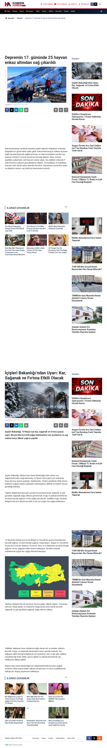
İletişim (50, 738)
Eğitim (51, 11)
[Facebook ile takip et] (92, 4)
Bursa (22, 11)
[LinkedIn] (16, 110)
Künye (44, 738)
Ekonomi (58, 11)
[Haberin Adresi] (15, 4)
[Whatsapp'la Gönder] (21, 110)
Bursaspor (29, 11)
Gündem (20, 18)
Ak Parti (7, 11)
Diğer (38, 11)
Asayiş (14, 11)
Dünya (44, 11)
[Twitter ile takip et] (95, 4)
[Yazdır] (26, 110)
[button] (56, 110)
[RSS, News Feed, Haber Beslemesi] (99, 738)
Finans (66, 11)
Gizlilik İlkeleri (60, 738)
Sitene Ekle (71, 738)
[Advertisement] (53, 37)
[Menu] (101, 11)
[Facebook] (7, 110)
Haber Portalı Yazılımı (15, 745)
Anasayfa (10, 18)
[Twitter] (12, 110)
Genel (73, 11)
